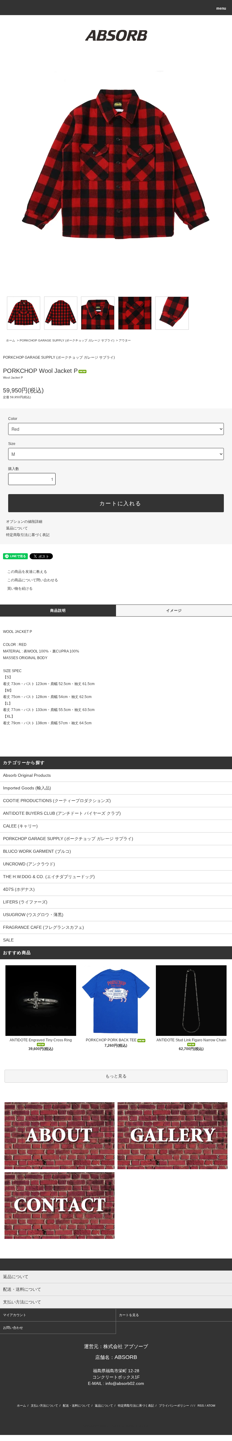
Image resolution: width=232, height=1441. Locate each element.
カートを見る (129, 1315)
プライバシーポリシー (174, 1405)
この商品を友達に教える (27, 572)
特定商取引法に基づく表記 (28, 535)
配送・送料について (76, 1405)
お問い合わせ (13, 1327)
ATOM (211, 1405)
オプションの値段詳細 (24, 521)
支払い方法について (44, 1405)
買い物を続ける (20, 588)
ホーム (10, 340)
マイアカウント (14, 1315)
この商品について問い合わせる (32, 580)
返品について (17, 528)
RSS (201, 1405)
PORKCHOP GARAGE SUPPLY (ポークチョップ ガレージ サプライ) (67, 340)
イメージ (174, 610)
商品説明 (58, 610)
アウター (125, 340)
